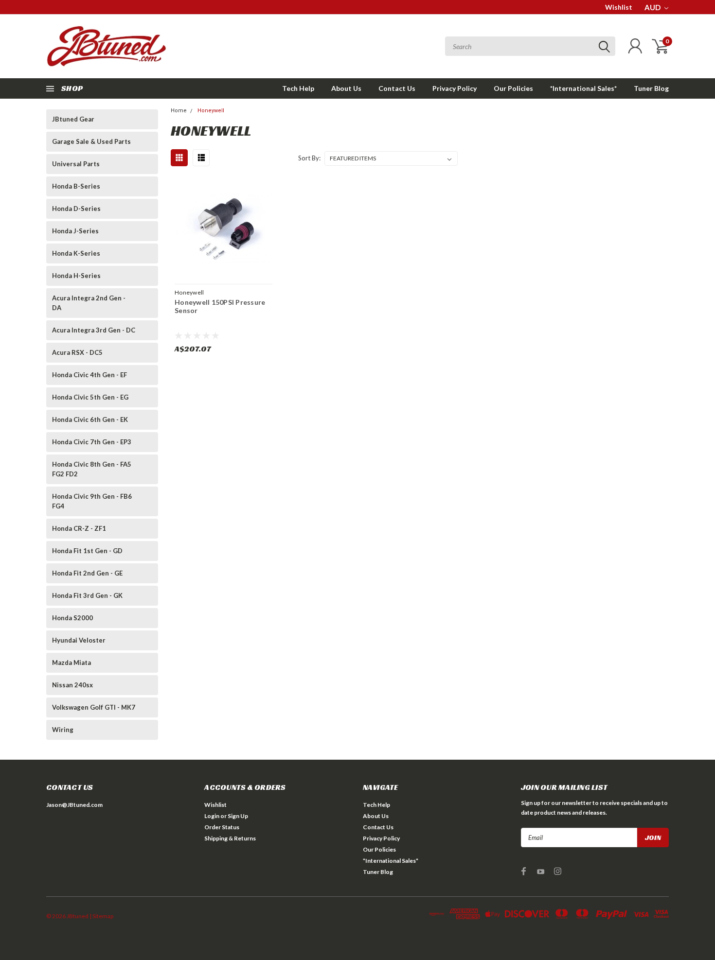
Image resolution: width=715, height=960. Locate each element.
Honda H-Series (76, 275)
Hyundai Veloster (79, 640)
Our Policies (513, 88)
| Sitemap (101, 916)
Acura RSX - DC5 (77, 352)
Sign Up (238, 816)
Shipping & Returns (230, 838)
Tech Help (298, 88)
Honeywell (210, 110)
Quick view (223, 229)
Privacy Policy (454, 88)
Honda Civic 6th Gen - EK (90, 419)
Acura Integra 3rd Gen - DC (93, 330)
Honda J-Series (75, 231)
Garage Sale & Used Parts (91, 141)
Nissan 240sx (72, 685)
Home (179, 110)
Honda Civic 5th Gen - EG (90, 397)
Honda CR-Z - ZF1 (79, 528)
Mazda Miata (71, 662)
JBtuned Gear (73, 119)
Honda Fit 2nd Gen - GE (87, 573)
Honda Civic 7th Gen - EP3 (91, 442)
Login (211, 816)
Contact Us (396, 88)
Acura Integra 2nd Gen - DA (88, 303)
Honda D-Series (76, 208)
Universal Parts (76, 164)
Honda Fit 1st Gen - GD (87, 551)
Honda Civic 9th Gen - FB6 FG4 (92, 501)
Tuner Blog (651, 88)
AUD (653, 7)
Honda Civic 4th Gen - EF (89, 375)
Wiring (62, 729)
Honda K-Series (76, 253)
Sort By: (309, 158)
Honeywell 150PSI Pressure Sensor (220, 306)
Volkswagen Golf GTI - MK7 (93, 707)
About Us (346, 88)
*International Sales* (583, 88)
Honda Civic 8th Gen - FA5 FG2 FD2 (91, 469)
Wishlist (618, 7)
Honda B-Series (76, 186)
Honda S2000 (72, 618)
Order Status (221, 827)
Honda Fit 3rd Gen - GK (87, 595)
